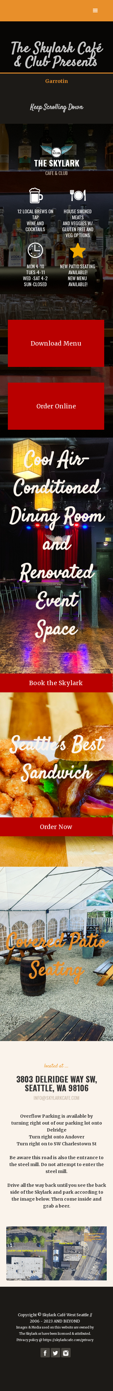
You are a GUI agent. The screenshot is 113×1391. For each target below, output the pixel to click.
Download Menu (56, 343)
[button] (95, 10)
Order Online (56, 406)
